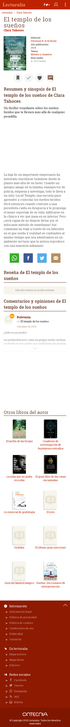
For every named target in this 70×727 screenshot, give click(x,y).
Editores (14, 665)
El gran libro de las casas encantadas (50, 478)
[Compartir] (46, 4)
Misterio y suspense (41, 54)
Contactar (15, 639)
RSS (16, 696)
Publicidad (16, 634)
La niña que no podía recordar (19, 478)
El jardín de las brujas (19, 441)
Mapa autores (17, 654)
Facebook (20, 680)
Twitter (19, 685)
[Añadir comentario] (50, 77)
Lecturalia (7, 12)
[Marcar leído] (28, 77)
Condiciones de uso (21, 628)
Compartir (28, 258)
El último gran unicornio (50, 547)
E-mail (55, 258)
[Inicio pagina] (65, 605)
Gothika (19, 547)
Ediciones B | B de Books (44, 41)
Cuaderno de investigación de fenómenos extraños (50, 444)
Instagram (20, 691)
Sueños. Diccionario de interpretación (50, 584)
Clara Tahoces (24, 12)
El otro (51, 512)
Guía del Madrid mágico (19, 583)
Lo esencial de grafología (19, 512)
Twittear (42, 258)
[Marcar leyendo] (17, 77)
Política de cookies (21, 623)
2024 (33, 47)
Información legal (20, 611)
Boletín (18, 702)
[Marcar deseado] (39, 77)
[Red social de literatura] (14, 4)
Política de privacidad (23, 617)
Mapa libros (16, 660)
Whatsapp (14, 258)
